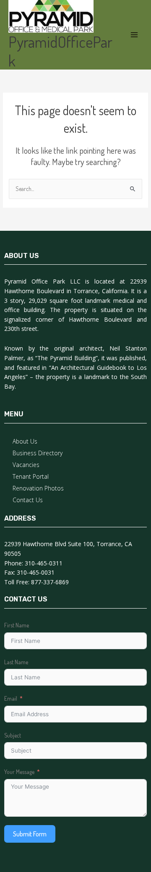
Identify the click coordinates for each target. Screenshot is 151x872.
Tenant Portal (31, 476)
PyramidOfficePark (60, 51)
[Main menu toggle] (134, 35)
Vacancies (26, 465)
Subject (12, 735)
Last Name (16, 662)
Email (10, 698)
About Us (25, 441)
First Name (16, 625)
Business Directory (37, 453)
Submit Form (30, 834)
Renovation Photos (38, 488)
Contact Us (28, 500)
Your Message (19, 771)
